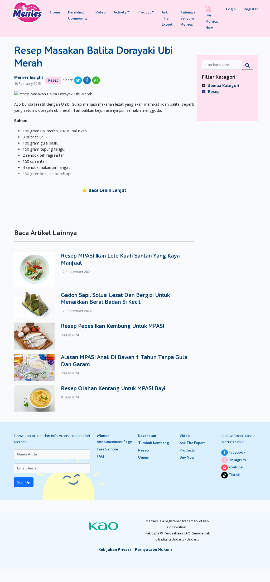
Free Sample (107, 449)
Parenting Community (78, 15)
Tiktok (234, 475)
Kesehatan (147, 436)
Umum (143, 457)
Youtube (235, 467)
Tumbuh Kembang (153, 443)
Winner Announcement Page (114, 439)
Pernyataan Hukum (153, 549)
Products (187, 450)
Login (231, 9)
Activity (120, 12)
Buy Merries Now (211, 21)
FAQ (100, 456)
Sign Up (23, 482)
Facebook (236, 452)
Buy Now (187, 457)
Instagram (237, 460)
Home (55, 12)
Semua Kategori (223, 85)
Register (251, 9)
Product (144, 12)
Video (100, 12)
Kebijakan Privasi (114, 549)
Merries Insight (28, 77)
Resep (53, 80)
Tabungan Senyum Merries (188, 18)
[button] (104, 190)
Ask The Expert (167, 18)
